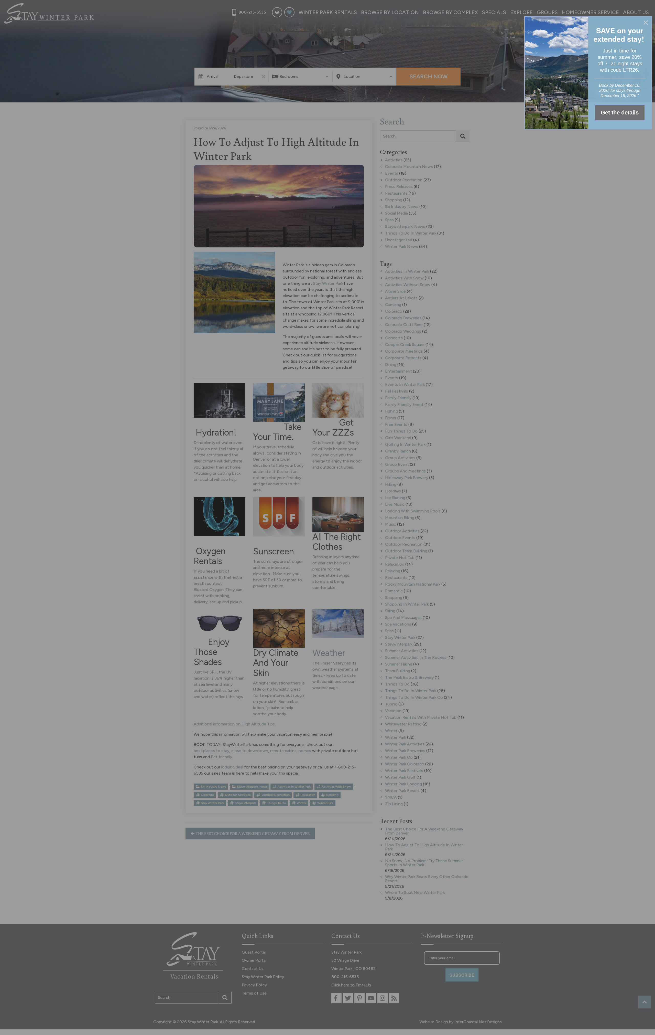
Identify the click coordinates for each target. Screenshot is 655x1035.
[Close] (646, 22)
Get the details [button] (620, 112)
